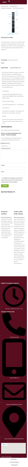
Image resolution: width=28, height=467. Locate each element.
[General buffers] (7, 201)
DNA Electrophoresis (18, 8)
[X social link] (7, 63)
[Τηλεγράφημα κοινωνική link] (12, 63)
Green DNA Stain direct (18, 213)
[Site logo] (13, 2)
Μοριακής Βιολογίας (6, 8)
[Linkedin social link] (10, 63)
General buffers (4, 213)
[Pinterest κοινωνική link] (9, 63)
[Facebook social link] (5, 63)
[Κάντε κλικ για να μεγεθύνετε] (3, 32)
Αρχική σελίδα (4, 6)
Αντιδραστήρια (13, 6)
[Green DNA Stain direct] (20, 201)
